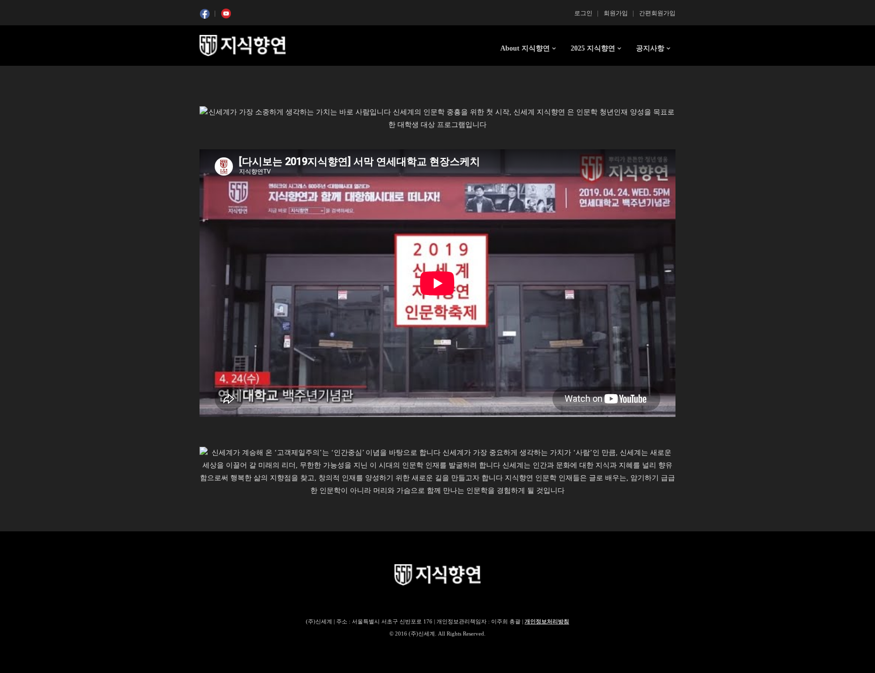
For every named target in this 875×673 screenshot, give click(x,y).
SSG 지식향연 (243, 45)
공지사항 (650, 48)
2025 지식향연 (593, 48)
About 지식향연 (525, 48)
